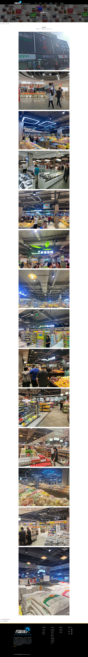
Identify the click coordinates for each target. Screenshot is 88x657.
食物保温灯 (52, 638)
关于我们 (40, 3)
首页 (36, 3)
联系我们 (62, 3)
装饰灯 (52, 643)
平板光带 (52, 632)
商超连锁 (8, 23)
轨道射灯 (52, 635)
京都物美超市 (5, 621)
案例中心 (51, 3)
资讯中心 (56, 3)
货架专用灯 (52, 641)
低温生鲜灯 (52, 629)
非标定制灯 (52, 640)
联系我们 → (15, 646)
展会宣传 (43, 632)
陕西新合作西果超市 (6, 619)
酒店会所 (60, 632)
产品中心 (45, 3)
